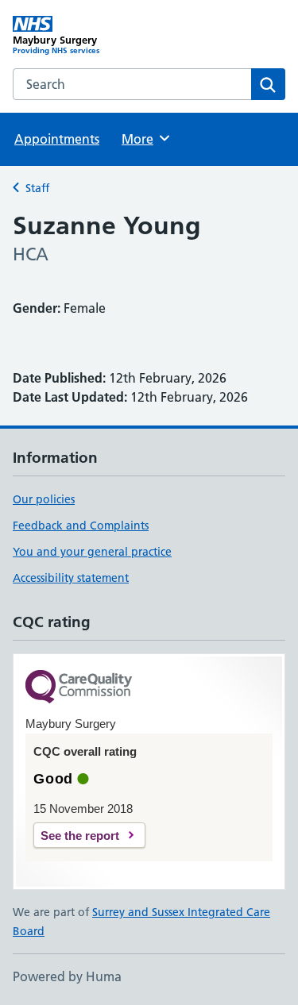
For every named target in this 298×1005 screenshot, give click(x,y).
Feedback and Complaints (81, 525)
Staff (37, 188)
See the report (80, 835)
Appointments (56, 139)
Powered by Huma (67, 976)
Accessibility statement (71, 578)
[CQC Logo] (78, 688)
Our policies (44, 499)
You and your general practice (92, 552)
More (145, 139)
